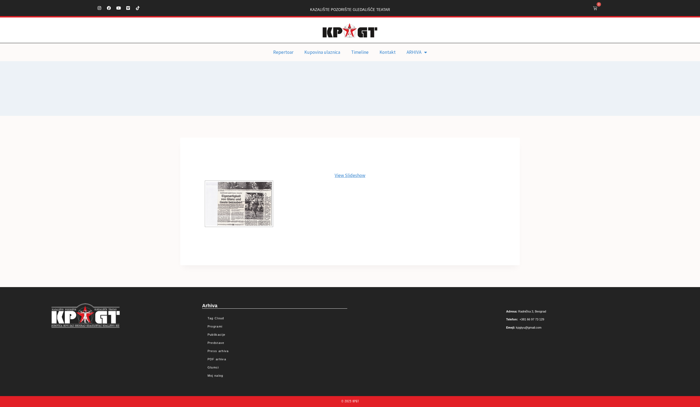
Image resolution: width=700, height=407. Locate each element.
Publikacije (216, 334)
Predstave (216, 342)
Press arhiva (218, 351)
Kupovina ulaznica (322, 52)
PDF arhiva (217, 359)
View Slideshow (350, 175)
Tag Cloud (216, 318)
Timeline (360, 52)
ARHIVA (414, 52)
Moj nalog (215, 375)
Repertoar (283, 52)
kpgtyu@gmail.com (528, 327)
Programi (215, 326)
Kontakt (388, 52)
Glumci (213, 367)
